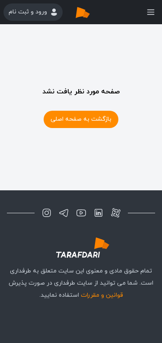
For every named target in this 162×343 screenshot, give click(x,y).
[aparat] (116, 213)
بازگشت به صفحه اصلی (81, 119)
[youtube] (81, 213)
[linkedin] (98, 213)
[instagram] (46, 213)
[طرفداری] (91, 12)
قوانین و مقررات (102, 295)
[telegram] (64, 213)
